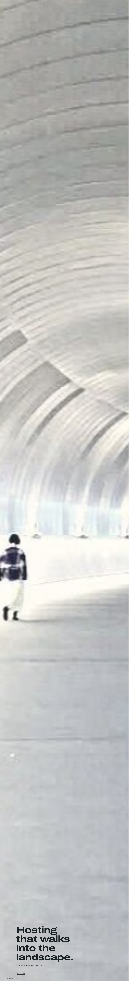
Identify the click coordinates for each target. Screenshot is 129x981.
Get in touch (21, 973)
